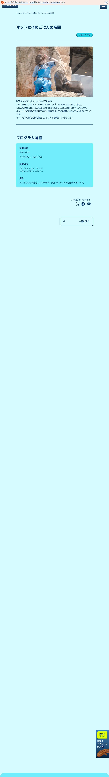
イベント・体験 (31, 13)
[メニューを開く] (103, 6)
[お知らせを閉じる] (106, 2)
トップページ (20, 13)
